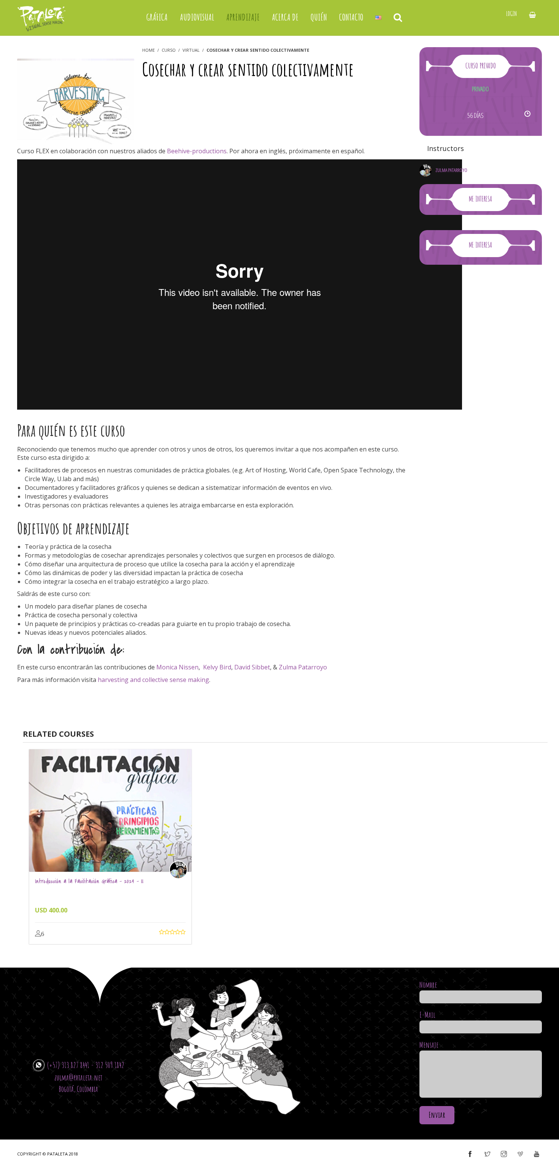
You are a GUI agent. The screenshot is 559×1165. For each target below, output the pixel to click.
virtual (191, 50)
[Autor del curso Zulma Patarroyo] (180, 870)
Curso (169, 50)
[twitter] (487, 1154)
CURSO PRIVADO (480, 65)
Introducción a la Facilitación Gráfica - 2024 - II (89, 881)
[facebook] (470, 1154)
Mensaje (428, 1045)
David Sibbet (252, 667)
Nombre (428, 985)
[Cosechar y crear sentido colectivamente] (75, 102)
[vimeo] (520, 1154)
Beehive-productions (197, 151)
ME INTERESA (480, 198)
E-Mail (427, 1015)
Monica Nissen (177, 667)
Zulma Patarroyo (303, 667)
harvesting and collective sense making (153, 679)
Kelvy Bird (217, 667)
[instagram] (504, 1154)
